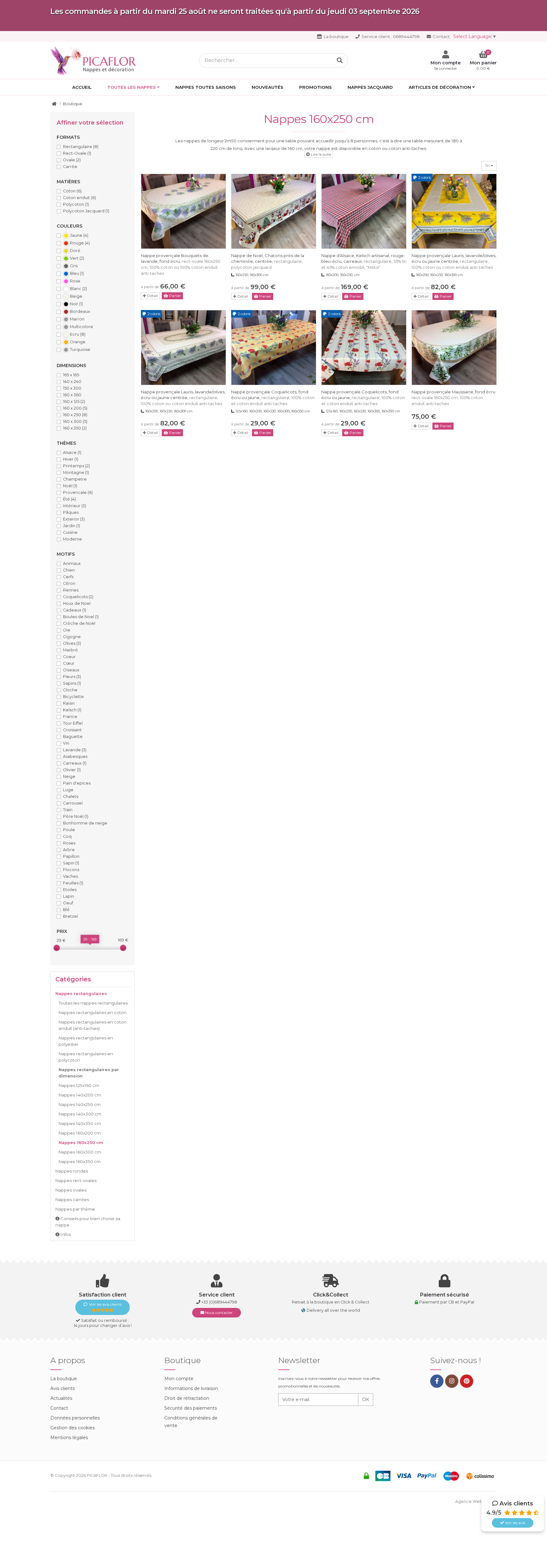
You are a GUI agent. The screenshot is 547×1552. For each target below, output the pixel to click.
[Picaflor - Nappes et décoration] (95, 60)
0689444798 (391, 36)
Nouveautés (267, 87)
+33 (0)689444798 (219, 1302)
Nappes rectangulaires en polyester (86, 1041)
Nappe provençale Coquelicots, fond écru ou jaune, (273, 397)
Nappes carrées (72, 1199)
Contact (441, 36)
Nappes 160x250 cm (81, 1142)
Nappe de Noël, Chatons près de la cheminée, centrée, (267, 261)
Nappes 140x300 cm (80, 1113)
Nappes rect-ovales (76, 1180)
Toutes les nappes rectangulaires (93, 1003)
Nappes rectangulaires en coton (93, 1012)
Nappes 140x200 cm (80, 1094)
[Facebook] (436, 1381)
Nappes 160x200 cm (80, 1132)
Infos (65, 1234)
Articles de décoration (440, 87)
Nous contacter (218, 1312)
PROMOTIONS (315, 87)
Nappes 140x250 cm (80, 1104)
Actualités (61, 1398)
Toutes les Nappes (131, 87)
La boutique (336, 36)
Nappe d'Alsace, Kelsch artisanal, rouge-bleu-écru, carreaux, (363, 261)
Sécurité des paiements (190, 1408)
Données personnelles (75, 1418)
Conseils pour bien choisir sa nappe (87, 1221)
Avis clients (62, 1388)
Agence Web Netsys (476, 1501)
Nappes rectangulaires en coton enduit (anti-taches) (93, 1025)
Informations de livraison (191, 1388)
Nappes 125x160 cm (79, 1085)
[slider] (56, 948)
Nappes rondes (71, 1171)
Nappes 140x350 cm (80, 1123)
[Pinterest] (466, 1381)
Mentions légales (69, 1437)
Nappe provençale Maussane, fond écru (453, 397)
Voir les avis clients (105, 1304)
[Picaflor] (54, 103)
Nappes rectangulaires (81, 993)
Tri (488, 165)
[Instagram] (451, 1381)
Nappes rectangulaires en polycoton (86, 1057)
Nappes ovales (70, 1190)
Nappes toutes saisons (205, 87)
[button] (318, 154)
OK (365, 1399)
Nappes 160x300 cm (80, 1151)
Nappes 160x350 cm (80, 1161)
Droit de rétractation (186, 1398)
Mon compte (178, 1378)
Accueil (81, 87)
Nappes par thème (75, 1209)
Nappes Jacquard (370, 87)
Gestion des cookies (72, 1428)
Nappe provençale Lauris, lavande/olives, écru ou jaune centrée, (454, 261)
